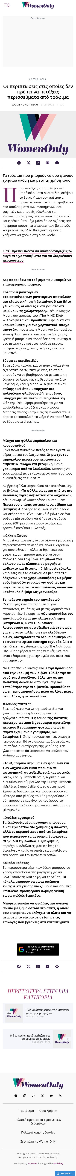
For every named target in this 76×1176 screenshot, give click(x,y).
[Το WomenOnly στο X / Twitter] (42, 1096)
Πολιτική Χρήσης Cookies (38, 1132)
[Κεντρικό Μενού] (7, 5)
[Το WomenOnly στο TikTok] (34, 1096)
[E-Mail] (47, 163)
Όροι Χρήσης (48, 1111)
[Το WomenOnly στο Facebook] (16, 1096)
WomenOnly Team (25, 104)
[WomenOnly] (38, 5)
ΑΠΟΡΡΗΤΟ (66, 1173)
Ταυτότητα (26, 1111)
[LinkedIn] (38, 163)
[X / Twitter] (28, 163)
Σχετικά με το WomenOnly (38, 1141)
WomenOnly (38, 1083)
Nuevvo (32, 1163)
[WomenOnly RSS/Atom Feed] (60, 1096)
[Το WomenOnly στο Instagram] (25, 1096)
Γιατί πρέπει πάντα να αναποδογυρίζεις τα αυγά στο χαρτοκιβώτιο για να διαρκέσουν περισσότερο (37, 255)
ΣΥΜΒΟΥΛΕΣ (38, 79)
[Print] (57, 163)
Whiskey (58, 1163)
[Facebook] (18, 163)
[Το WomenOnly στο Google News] (51, 1096)
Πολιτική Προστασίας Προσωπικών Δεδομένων (38, 1121)
